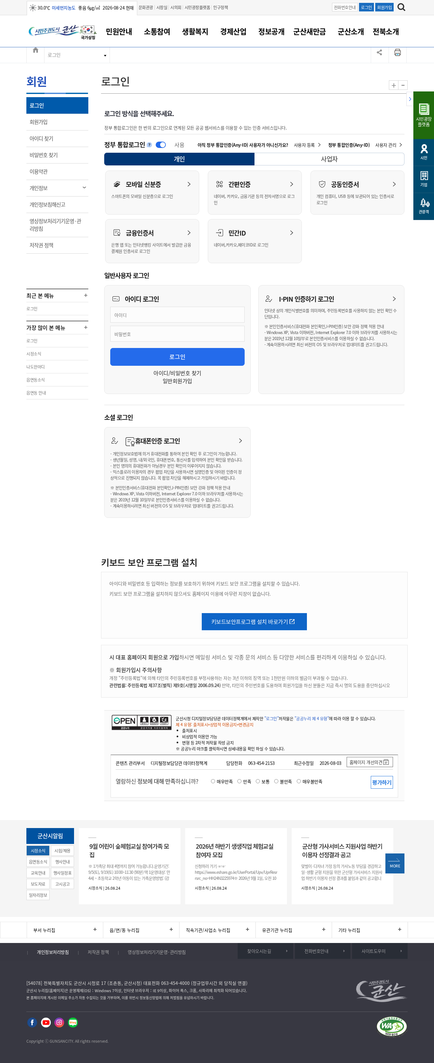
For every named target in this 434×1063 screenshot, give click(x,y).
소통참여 (157, 31)
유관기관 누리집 (277, 930)
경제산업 (233, 31)
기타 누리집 (349, 930)
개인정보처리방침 (53, 952)
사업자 (329, 159)
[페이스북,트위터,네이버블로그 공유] (380, 55)
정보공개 (271, 31)
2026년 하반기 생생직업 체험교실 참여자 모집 (234, 850)
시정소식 (33, 354)
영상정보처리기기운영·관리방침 (55, 224)
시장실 (161, 7)
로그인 (366, 7)
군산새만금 (309, 31)
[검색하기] (401, 7)
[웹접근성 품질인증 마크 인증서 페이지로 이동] (392, 1027)
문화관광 (146, 7)
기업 (423, 185)
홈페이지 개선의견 (366, 762)
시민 (423, 158)
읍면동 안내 (36, 393)
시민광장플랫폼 (197, 7)
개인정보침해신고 (52, 204)
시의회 (175, 7)
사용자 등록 (304, 145)
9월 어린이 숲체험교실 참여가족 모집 (129, 850)
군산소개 (351, 31)
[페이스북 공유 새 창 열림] (32, 1022)
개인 (185, 159)
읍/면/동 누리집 (124, 930)
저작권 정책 (46, 245)
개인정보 (43, 188)
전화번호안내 (345, 7)
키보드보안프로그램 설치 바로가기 (249, 621)
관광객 (424, 212)
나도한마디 (35, 367)
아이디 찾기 (46, 138)
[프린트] (398, 55)
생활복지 (195, 31)
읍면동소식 (35, 380)
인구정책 (220, 7)
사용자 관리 (385, 145)
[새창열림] (88, 32)
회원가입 (384, 7)
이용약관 (43, 171)
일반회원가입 (177, 381)
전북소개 (386, 31)
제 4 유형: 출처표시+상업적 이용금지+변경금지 (214, 724)
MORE (395, 866)
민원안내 (119, 31)
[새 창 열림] (141, 722)
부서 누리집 (44, 930)
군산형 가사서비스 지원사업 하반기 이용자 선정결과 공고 (342, 850)
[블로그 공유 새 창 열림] (73, 1022)
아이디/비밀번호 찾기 (177, 373)
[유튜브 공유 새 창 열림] (46, 1022)
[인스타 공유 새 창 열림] (59, 1022)
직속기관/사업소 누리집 (208, 930)
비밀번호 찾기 (48, 155)
